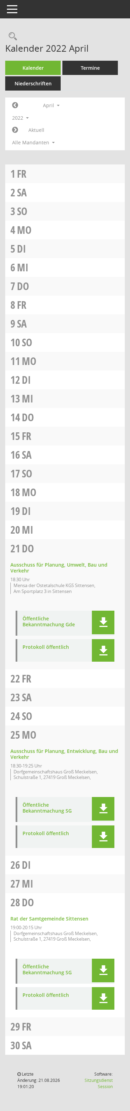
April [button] (49, 105)
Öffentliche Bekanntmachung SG (47, 808)
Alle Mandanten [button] (31, 142)
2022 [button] (18, 118)
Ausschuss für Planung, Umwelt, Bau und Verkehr (58, 567)
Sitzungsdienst (99, 1083)
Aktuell (36, 130)
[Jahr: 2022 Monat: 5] (15, 130)
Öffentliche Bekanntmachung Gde (49, 622)
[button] (103, 622)
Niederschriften (33, 83)
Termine (90, 68)
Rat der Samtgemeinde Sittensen (49, 918)
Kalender (33, 68)
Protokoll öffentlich (46, 647)
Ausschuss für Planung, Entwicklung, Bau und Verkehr (64, 754)
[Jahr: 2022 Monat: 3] (15, 105)
